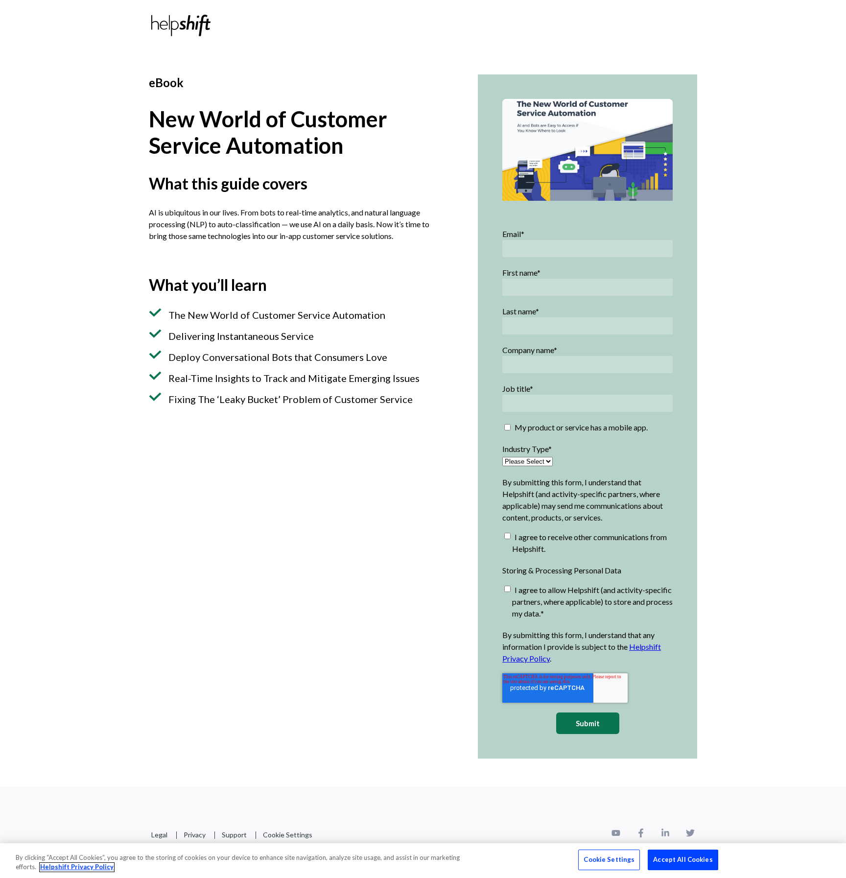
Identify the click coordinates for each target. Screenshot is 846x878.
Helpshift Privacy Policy (77, 867)
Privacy (195, 835)
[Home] (181, 25)
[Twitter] (690, 834)
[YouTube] (615, 834)
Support (234, 835)
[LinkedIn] (665, 834)
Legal (159, 835)
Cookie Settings (287, 835)
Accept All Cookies (682, 859)
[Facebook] (640, 834)
